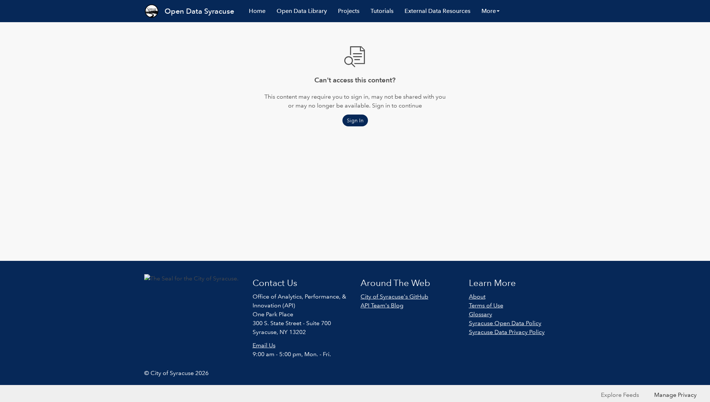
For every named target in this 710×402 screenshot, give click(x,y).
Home (257, 10)
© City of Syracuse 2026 (176, 373)
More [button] (488, 10)
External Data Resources (437, 10)
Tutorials (382, 10)
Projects (348, 10)
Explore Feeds (620, 394)
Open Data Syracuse (199, 11)
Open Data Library (302, 10)
